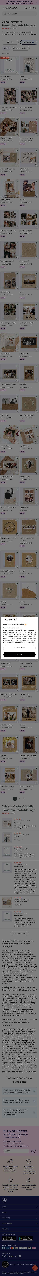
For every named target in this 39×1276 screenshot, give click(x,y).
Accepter (19, 654)
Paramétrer (19, 647)
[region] (19, 638)
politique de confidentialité (24, 642)
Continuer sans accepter (11, 628)
